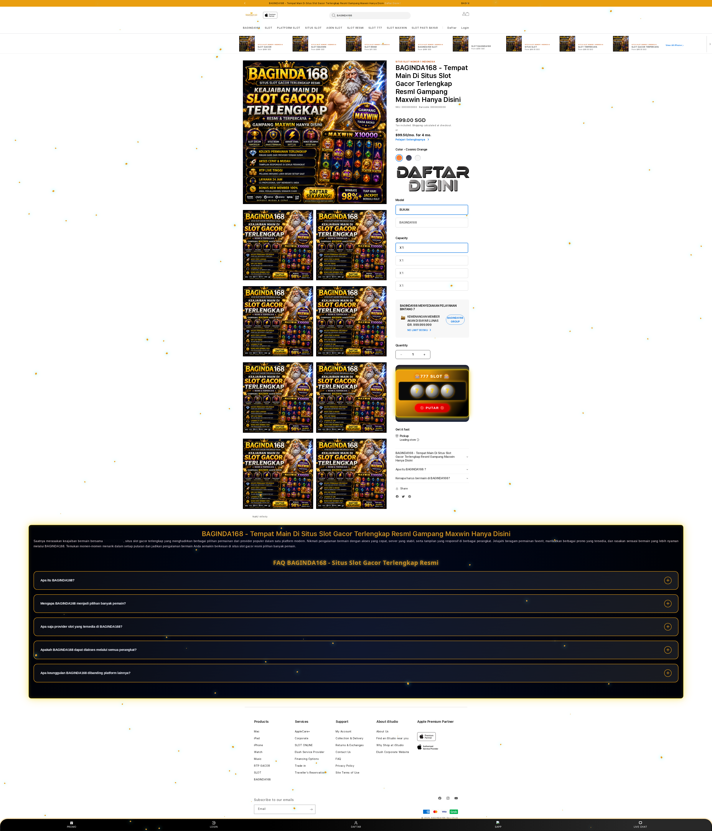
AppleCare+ (302, 731)
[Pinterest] (410, 497)
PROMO (71, 826)
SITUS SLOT (313, 27)
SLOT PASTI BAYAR (425, 27)
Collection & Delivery (350, 738)
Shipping (417, 125)
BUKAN (404, 209)
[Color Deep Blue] (409, 158)
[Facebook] (398, 497)
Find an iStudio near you (392, 738)
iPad (257, 738)
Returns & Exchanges (350, 745)
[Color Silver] (418, 158)
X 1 (402, 247)
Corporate (301, 738)
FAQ (338, 758)
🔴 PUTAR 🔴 (432, 408)
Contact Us (343, 752)
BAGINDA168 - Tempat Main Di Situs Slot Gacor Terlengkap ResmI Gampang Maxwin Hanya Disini (335, 3)
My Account (344, 731)
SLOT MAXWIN (397, 27)
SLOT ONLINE (304, 745)
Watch (258, 752)
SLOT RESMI (355, 27)
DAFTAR (356, 826)
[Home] (251, 14)
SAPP (498, 826)
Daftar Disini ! (393, 3)
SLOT (268, 27)
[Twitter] (404, 497)
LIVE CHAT (640, 826)
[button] (251, 27)
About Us (382, 731)
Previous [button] (245, 3)
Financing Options (307, 758)
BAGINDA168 (251, 27)
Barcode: (424, 107)
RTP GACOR (262, 765)
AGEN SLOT (334, 27)
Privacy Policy (345, 765)
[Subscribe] (311, 809)
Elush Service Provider (309, 752)
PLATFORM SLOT (288, 27)
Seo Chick (452, 818)
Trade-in (300, 765)
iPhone (258, 745)
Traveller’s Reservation (310, 772)
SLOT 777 (375, 27)
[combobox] (370, 15)
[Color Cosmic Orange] (399, 158)
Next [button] (467, 3)
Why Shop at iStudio (390, 745)
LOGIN (214, 826)
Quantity (401, 345)
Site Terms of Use (347, 772)
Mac (257, 731)
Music (258, 758)
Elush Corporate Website (392, 752)
